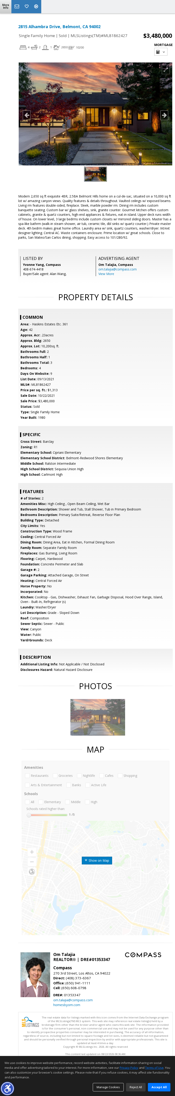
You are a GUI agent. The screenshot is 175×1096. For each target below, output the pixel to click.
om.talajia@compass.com (117, 269)
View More (106, 274)
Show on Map (98, 860)
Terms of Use (154, 1068)
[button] (7, 1088)
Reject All (136, 1087)
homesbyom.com (66, 1004)
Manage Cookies (108, 1087)
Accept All (159, 1087)
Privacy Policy (129, 1068)
